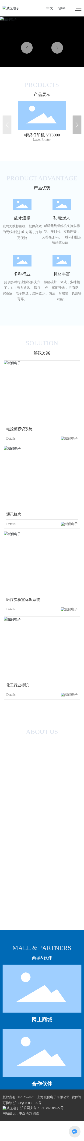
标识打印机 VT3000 (42, 103)
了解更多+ (42, 137)
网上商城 (42, 1019)
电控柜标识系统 (19, 429)
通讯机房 (13, 514)
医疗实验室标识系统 (23, 600)
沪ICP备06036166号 (27, 1103)
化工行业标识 (17, 685)
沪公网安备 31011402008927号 (41, 1108)
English (61, 8)
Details (10, 438)
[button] (57, 48)
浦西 (36, 1113)
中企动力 (25, 1113)
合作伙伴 (42, 1084)
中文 (49, 8)
